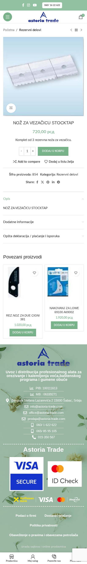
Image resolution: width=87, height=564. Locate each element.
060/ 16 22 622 (52, 5)
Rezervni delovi (30, 30)
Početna (8, 30)
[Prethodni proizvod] (71, 30)
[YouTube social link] (34, 5)
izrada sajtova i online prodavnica (43, 546)
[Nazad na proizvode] (76, 30)
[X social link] (42, 182)
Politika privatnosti (43, 525)
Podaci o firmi (26, 515)
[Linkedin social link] (53, 182)
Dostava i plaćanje (58, 515)
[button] (23, 332)
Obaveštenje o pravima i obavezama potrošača (43, 535)
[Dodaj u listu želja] (34, 272)
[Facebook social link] (23, 5)
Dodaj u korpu (53, 151)
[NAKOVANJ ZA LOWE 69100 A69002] (64, 286)
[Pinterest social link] (48, 182)
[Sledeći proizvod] (81, 30)
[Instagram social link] (28, 5)
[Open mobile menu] (7, 17)
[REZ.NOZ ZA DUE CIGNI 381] (22, 289)
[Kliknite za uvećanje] (11, 108)
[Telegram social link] (58, 182)
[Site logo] (43, 16)
